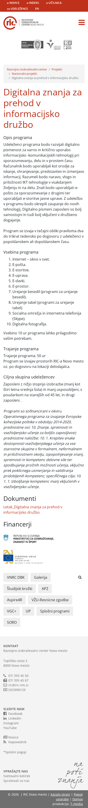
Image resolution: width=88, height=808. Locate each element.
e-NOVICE (13, 3)
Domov (77, 799)
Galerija (40, 577)
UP (28, 611)
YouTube (10, 728)
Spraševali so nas (16, 781)
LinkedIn (14, 718)
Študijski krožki (19, 588)
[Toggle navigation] (82, 22)
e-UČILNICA (54, 3)
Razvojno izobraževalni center (27, 69)
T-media (76, 804)
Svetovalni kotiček (16, 776)
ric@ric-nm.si (18, 685)
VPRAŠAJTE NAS (15, 771)
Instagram (11, 723)
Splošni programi (54, 611)
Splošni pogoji (15, 752)
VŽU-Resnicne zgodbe (50, 599)
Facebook (15, 713)
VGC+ (11, 611)
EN (37, 9)
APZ (45, 588)
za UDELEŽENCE (17, 9)
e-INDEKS (33, 3)
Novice (13, 737)
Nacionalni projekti (24, 74)
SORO (12, 622)
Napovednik (17, 742)
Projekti (57, 69)
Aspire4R (14, 599)
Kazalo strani (60, 794)
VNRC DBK (16, 577)
